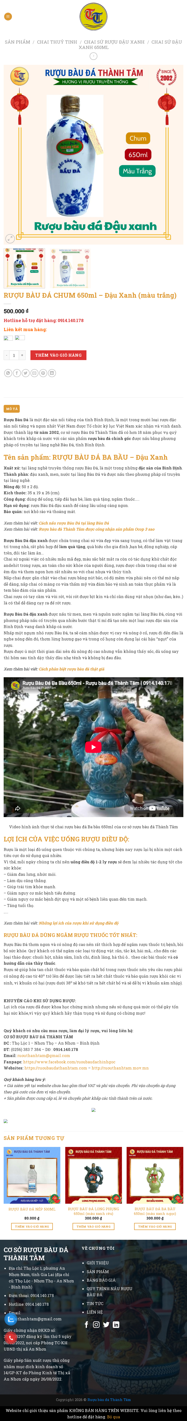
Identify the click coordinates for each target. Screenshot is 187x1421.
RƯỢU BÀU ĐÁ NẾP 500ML (32, 1209)
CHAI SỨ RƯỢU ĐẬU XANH (114, 42)
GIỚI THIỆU (98, 1262)
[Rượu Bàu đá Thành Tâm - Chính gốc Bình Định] (93, 16)
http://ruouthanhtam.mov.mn (120, 1067)
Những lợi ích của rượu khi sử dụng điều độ (78, 922)
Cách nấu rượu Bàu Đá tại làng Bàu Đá (74, 522)
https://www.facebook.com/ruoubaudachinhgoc (69, 1061)
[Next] (173, 155)
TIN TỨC (95, 1303)
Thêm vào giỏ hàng (58, 355)
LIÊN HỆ (95, 1312)
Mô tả (12, 409)
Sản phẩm (17, 42)
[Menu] (8, 17)
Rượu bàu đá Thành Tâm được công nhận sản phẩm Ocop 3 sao (96, 529)
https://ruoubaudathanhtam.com (55, 1067)
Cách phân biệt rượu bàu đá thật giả (71, 668)
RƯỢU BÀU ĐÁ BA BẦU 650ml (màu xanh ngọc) (155, 1211)
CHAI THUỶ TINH (57, 42)
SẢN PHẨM (98, 1271)
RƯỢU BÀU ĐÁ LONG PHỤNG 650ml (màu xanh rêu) (93, 1211)
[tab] (12, 409)
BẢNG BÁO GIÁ (101, 1280)
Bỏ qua (113, 1416)
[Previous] (13, 155)
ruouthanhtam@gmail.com (43, 1055)
